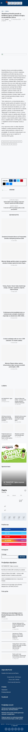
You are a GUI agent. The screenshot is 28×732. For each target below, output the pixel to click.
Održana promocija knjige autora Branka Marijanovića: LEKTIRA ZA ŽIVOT (12, 615)
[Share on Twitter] (18, 180)
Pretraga (4, 554)
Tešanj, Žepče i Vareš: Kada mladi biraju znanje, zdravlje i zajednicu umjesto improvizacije (14, 287)
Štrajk (4, 144)
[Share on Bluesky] (7, 184)
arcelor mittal (6, 141)
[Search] (26, 3)
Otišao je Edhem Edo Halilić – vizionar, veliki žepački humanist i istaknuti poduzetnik (20, 400)
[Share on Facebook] (15, 180)
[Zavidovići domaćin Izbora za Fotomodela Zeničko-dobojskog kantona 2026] (14, 226)
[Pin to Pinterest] (21, 180)
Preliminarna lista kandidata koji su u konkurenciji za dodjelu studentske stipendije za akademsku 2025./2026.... (14, 314)
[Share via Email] (10, 184)
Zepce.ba (15, 725)
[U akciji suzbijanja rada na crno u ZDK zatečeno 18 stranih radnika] (14, 328)
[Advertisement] (14, 37)
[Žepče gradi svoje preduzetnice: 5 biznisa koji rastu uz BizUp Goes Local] (6, 656)
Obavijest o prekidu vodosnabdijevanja (19, 434)
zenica (14, 144)
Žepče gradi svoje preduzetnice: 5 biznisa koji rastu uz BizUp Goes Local (19, 655)
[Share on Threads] (4, 184)
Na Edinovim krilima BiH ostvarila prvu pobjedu (13, 569)
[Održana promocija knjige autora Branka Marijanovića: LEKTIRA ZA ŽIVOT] (14, 603)
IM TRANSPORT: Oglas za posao (10, 566)
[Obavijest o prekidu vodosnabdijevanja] (20, 428)
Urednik (7, 19)
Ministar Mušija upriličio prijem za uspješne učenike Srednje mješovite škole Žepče (18, 625)
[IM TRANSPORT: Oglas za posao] (7, 393)
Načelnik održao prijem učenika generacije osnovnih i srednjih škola (20, 418)
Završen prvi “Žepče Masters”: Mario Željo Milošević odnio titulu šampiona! (17, 635)
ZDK (9, 144)
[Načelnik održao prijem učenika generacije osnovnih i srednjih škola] (20, 410)
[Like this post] (11, 180)
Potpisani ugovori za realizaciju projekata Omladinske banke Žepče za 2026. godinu (7, 436)
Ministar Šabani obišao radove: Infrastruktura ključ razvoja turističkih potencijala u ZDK (14, 365)
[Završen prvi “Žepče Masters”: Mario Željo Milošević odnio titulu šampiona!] (6, 636)
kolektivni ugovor (16, 141)
